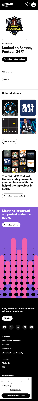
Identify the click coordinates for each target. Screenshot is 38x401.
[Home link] (7, 5)
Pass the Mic (7, 349)
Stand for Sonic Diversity (12, 353)
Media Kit (6, 363)
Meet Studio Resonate (11, 340)
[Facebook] (24, 327)
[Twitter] (11, 327)
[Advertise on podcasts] (19, 161)
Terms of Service (8, 376)
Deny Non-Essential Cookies (15, 395)
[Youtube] (31, 327)
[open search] (27, 4)
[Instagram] (18, 327)
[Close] (29, 379)
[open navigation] (33, 4)
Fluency (5, 344)
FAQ (3, 367)
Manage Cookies (15, 390)
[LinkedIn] (4, 327)
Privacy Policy (6, 386)
